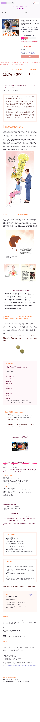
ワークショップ (11, 12)
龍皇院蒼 (33, 53)
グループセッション (20, 12)
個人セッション (28, 12)
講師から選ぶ (4, 12)
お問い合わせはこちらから (8, 683)
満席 (30, 56)
